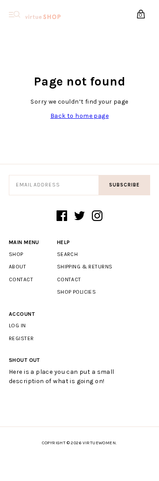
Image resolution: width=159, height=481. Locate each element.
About (17, 267)
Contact (21, 279)
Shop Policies (76, 292)
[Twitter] (79, 216)
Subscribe (124, 185)
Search (67, 254)
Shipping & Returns (85, 267)
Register (21, 338)
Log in (17, 325)
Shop (16, 254)
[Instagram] (97, 216)
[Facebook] (62, 216)
